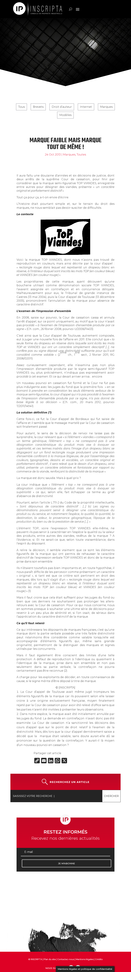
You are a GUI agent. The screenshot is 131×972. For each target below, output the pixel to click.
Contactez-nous (65, 959)
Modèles (65, 115)
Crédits (99, 959)
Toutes (81, 154)
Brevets (38, 106)
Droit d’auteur (62, 106)
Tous (21, 106)
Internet (86, 106)
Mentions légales (84, 959)
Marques (106, 106)
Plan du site (50, 959)
